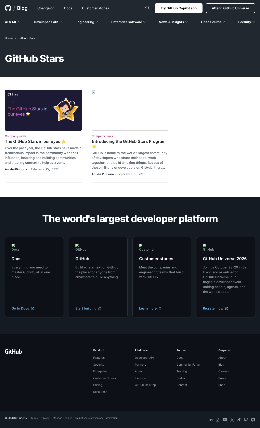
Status (181, 378)
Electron (140, 378)
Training (182, 371)
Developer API (144, 357)
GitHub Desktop (145, 385)
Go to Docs (21, 308)
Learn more (148, 308)
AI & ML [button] (11, 22)
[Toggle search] (147, 8)
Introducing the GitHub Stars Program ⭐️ (129, 144)
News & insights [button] (171, 22)
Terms (34, 417)
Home (9, 38)
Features (99, 357)
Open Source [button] (211, 22)
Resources (100, 391)
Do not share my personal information (96, 417)
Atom (138, 371)
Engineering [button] (85, 22)
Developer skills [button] (46, 22)
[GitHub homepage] (8, 8)
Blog (22, 8)
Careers (223, 371)
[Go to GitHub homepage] (13, 352)
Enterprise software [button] (126, 22)
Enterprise (100, 371)
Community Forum (188, 364)
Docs (180, 357)
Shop (221, 385)
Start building (86, 308)
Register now (213, 308)
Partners (140, 364)
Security (98, 364)
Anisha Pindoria (16, 169)
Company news (15, 136)
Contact (182, 385)
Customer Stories (104, 378)
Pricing (97, 385)
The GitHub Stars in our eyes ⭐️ (35, 141)
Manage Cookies (62, 417)
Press (222, 378)
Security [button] (244, 22)
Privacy (45, 417)
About (222, 357)
